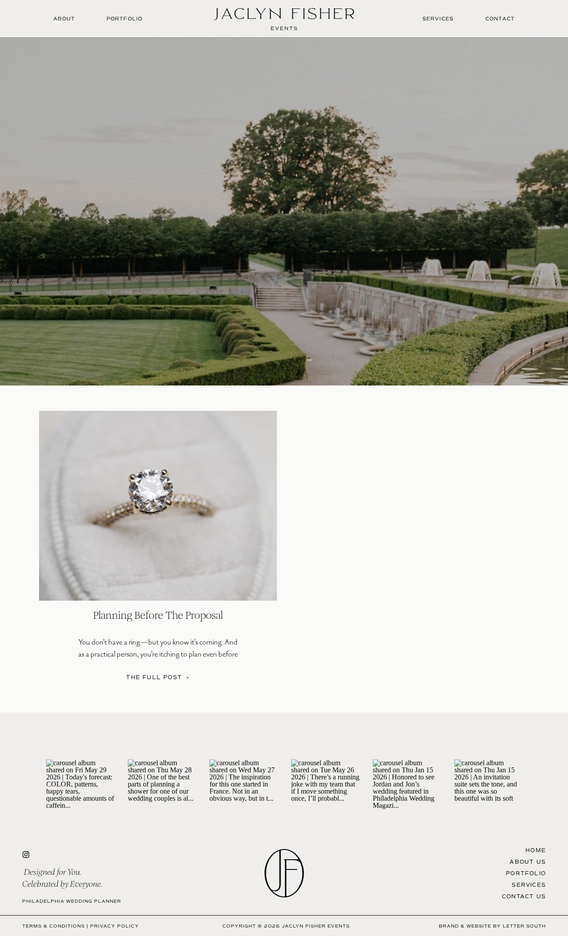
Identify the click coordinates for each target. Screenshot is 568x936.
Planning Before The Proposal (158, 615)
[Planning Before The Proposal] (158, 506)
